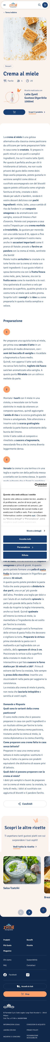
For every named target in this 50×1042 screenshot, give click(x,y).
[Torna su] (43, 910)
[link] (10, 974)
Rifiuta (25, 555)
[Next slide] (29, 912)
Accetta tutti (25, 539)
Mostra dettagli (34, 531)
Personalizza (23, 547)
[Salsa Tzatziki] (22, 870)
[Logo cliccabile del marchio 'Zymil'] (13, 5)
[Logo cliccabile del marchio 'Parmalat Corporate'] (8, 1006)
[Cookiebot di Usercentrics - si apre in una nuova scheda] (35, 485)
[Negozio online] (45, 5)
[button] (39, 5)
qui (33, 515)
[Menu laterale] (4, 5)
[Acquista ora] (14, 112)
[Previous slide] (21, 912)
